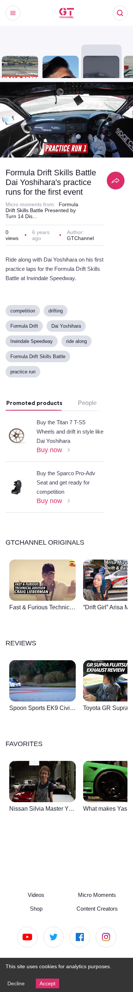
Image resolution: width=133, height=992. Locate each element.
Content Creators (97, 908)
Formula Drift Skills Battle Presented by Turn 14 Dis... (42, 220)
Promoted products (34, 424)
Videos (36, 894)
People (87, 424)
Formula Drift (25, 346)
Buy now (50, 470)
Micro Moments (97, 894)
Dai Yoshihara (67, 346)
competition (24, 331)
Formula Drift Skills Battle (38, 377)
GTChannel (81, 249)
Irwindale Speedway (32, 362)
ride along (79, 362)
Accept (49, 983)
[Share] (116, 180)
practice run (23, 392)
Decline (16, 983)
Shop (36, 908)
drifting (59, 331)
